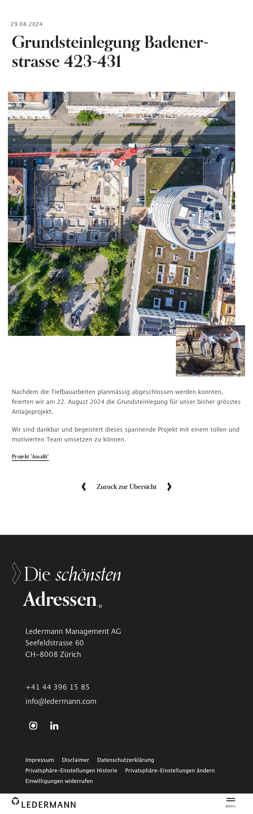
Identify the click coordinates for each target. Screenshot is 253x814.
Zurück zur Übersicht (126, 486)
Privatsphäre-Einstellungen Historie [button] (71, 770)
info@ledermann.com (61, 701)
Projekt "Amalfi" (30, 456)
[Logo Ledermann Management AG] (43, 802)
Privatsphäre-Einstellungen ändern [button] (170, 770)
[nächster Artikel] (171, 486)
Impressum (39, 760)
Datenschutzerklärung (125, 760)
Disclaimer (75, 760)
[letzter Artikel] (81, 486)
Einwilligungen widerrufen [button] (59, 781)
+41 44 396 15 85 (57, 687)
